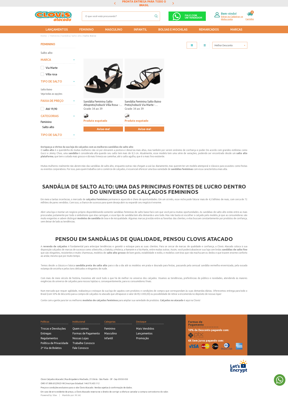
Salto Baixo (89, 36)
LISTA (205, 45)
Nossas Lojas (80, 338)
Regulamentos (49, 338)
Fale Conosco (80, 347)
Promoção (142, 338)
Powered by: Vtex (49, 395)
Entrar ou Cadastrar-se (232, 17)
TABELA (192, 45)
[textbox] (121, 16)
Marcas (236, 29)
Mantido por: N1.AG (71, 395)
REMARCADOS (209, 29)
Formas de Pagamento (86, 333)
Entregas (46, 333)
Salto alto (77, 36)
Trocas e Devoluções (53, 328)
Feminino (86, 29)
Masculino (113, 29)
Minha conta (227, 19)
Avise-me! (103, 129)
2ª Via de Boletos (51, 347)
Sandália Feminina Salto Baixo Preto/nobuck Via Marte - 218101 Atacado (143, 103)
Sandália (65, 36)
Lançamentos (57, 29)
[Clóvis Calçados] (53, 16)
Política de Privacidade (54, 343)
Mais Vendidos (145, 328)
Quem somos (80, 328)
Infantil (140, 29)
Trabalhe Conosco (83, 343)
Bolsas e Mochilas (173, 29)
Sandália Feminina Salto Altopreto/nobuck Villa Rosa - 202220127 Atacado (102, 103)
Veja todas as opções (51, 93)
